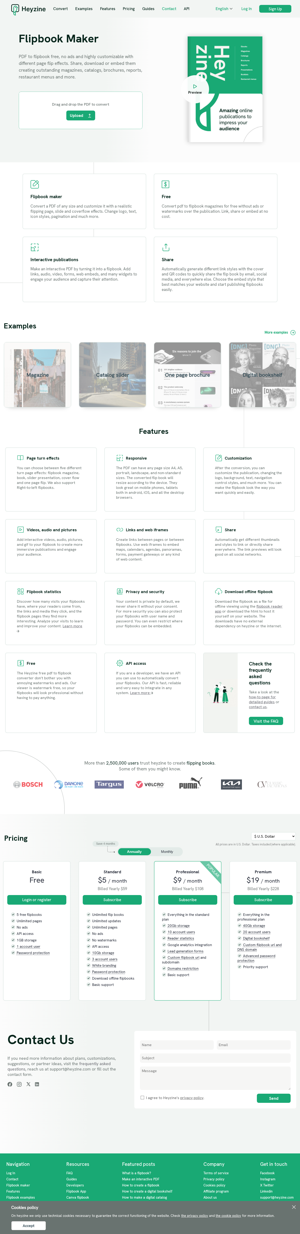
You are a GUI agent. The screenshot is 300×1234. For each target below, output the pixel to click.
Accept (28, 1225)
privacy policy (191, 1097)
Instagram (267, 1179)
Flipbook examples (20, 1197)
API (186, 8)
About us (210, 1197)
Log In (246, 8)
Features (107, 8)
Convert (60, 8)
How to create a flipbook (140, 1185)
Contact (169, 8)
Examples (84, 8)
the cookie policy (228, 1216)
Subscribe (112, 899)
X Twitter (267, 1185)
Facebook (267, 1173)
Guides (148, 8)
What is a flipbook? (136, 1173)
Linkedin (266, 1191)
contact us (258, 706)
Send (273, 1098)
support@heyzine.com (277, 1197)
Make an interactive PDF (140, 1179)
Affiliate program (216, 1191)
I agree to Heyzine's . (174, 1097)
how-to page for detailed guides (262, 699)
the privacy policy (194, 1216)
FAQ (69, 1173)
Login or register (36, 899)
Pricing (129, 8)
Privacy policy (214, 1179)
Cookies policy (214, 1185)
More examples (277, 332)
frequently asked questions (260, 676)
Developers (75, 1185)
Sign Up (275, 8)
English (222, 8)
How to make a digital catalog (144, 1197)
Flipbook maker (18, 1185)
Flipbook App (76, 1191)
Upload (76, 115)
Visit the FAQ (266, 721)
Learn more (140, 692)
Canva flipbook (77, 1197)
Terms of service (216, 1173)
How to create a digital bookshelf (147, 1191)
